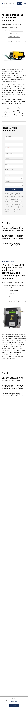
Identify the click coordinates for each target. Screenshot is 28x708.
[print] (25, 41)
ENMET (17, 290)
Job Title (7, 164)
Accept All (14, 705)
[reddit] (16, 41)
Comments (7, 181)
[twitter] (14, 41)
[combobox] (14, 178)
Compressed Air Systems (8, 11)
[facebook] (9, 41)
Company (7, 158)
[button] (3, 3)
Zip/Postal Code (9, 170)
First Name (8, 136)
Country (7, 175)
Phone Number (9, 153)
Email (7, 147)
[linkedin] (11, 41)
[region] (14, 702)
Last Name (8, 142)
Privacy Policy (14, 701)
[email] (19, 41)
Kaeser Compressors (17, 31)
